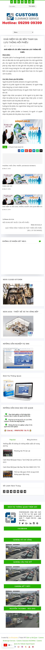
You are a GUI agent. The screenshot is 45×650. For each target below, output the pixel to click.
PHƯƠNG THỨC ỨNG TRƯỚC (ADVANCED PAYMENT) (19, 165)
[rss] (25, 1)
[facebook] (15, 1)
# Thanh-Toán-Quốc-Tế (15, 147)
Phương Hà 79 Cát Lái (22, 451)
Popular (13, 440)
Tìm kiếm (32, 6)
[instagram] (22, 1)
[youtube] (29, 1)
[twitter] (11, 1)
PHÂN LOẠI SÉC (7, 186)
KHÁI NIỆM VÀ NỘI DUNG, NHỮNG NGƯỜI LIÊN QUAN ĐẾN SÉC (22, 206)
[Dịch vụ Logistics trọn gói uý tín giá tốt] (18, 358)
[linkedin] (30, 523)
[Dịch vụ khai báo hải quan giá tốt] (18, 390)
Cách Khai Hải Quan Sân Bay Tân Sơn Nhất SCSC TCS (21, 467)
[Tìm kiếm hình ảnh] (36, 5)
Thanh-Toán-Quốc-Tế (18, 46)
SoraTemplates (13, 637)
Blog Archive (32, 440)
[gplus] (18, 1)
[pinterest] (33, 1)
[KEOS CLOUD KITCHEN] (18, 294)
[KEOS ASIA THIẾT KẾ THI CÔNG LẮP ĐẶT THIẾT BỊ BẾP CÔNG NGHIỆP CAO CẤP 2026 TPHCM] (18, 326)
